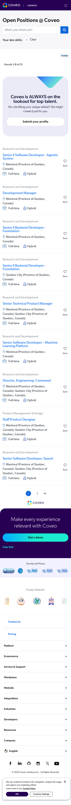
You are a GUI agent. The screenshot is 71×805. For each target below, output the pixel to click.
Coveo (12, 5)
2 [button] (37, 493)
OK (17, 794)
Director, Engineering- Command (27, 380)
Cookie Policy (29, 788)
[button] (64, 30)
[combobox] (31, 30)
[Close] (65, 781)
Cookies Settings (41, 794)
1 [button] (28, 493)
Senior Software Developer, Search (28, 458)
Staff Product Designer (19, 419)
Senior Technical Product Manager (28, 303)
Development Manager (19, 193)
